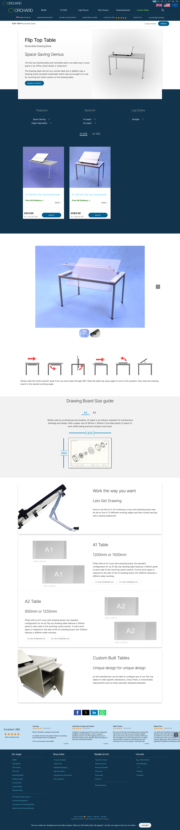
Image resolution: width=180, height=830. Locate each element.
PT (169, 1)
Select (51, 215)
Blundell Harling (100, 785)
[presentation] (176, 735)
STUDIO (63, 10)
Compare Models (150, 24)
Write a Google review (12, 737)
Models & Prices (34, 83)
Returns (89, 817)
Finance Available (60, 760)
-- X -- (139, 767)
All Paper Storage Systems (21, 797)
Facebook (140, 775)
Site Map (103, 817)
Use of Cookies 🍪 (80, 817)
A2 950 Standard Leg (36, 639)
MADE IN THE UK (25, 17)
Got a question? (59, 779)
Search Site (58, 764)
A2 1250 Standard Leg (60, 639)
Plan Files (15, 771)
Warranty (96, 817)
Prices (164, 24)
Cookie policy (88, 825)
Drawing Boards (123, 10)
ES (158, 1)
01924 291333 (143, 760)
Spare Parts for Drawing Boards (23, 808)
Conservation (17, 783)
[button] (163, 10)
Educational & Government (63, 775)
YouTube (139, 771)
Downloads (99, 775)
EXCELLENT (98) (109, 17)
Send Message (142, 764)
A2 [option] (94, 412)
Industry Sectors (100, 764)
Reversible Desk (23, 23)
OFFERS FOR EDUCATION (67, 17)
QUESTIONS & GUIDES (89, 17)
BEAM (43, 10)
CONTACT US (137, 17)
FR (177, 1)
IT (165, 1)
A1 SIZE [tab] (83, 133)
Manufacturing (17, 790)
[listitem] (84, 333)
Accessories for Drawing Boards (23, 804)
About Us (98, 779)
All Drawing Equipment (20, 800)
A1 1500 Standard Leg (128, 582)
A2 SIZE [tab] (96, 133)
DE (162, 1)
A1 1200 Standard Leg (104, 582)
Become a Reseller (101, 767)
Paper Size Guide (101, 760)
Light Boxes (83, 10)
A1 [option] (85, 412)
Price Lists (98, 771)
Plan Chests (103, 10)
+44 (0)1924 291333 (156, 18)
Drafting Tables (17, 779)
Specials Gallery (59, 771)
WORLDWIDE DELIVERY (45, 17)
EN (154, 1)
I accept (145, 825)
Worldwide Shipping (60, 767)
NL (173, 1)
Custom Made (143, 10)
